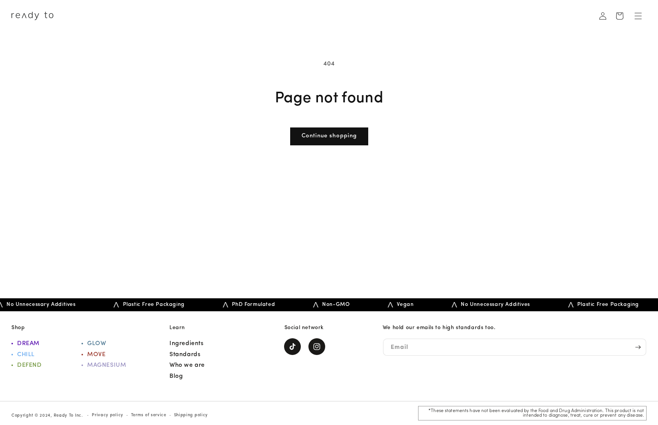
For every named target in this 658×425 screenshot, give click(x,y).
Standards (184, 355)
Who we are (187, 365)
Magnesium (106, 365)
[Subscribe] (637, 347)
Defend (29, 365)
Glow (96, 344)
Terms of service (148, 415)
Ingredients (186, 344)
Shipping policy (191, 415)
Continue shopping (329, 136)
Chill (26, 355)
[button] (638, 16)
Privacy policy (107, 415)
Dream (28, 344)
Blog (176, 376)
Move (96, 355)
